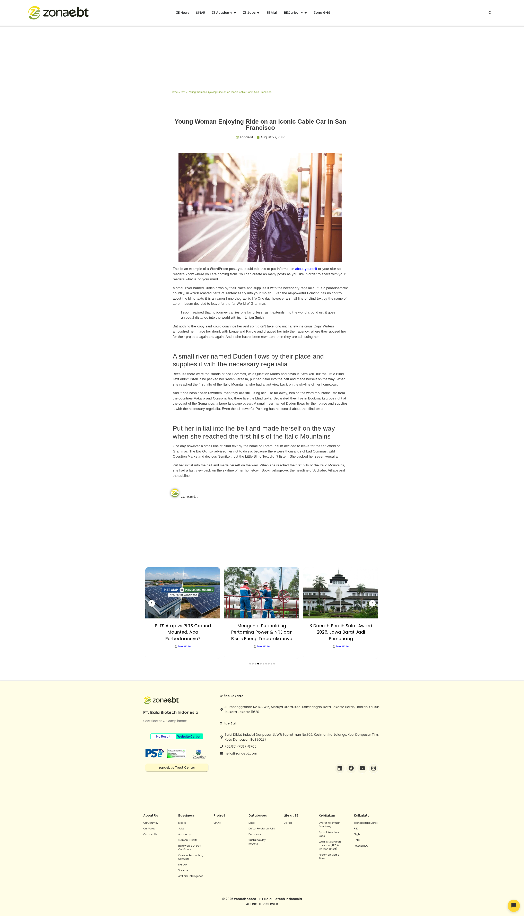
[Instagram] (373, 768)
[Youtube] (362, 768)
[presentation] (151, 603)
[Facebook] (351, 768)
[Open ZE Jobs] (258, 12)
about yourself (306, 269)
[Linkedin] (340, 768)
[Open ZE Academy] (234, 12)
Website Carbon (189, 736)
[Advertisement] (262, 57)
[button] (250, 663)
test (183, 92)
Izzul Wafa (184, 646)
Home (174, 92)
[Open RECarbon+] (305, 12)
